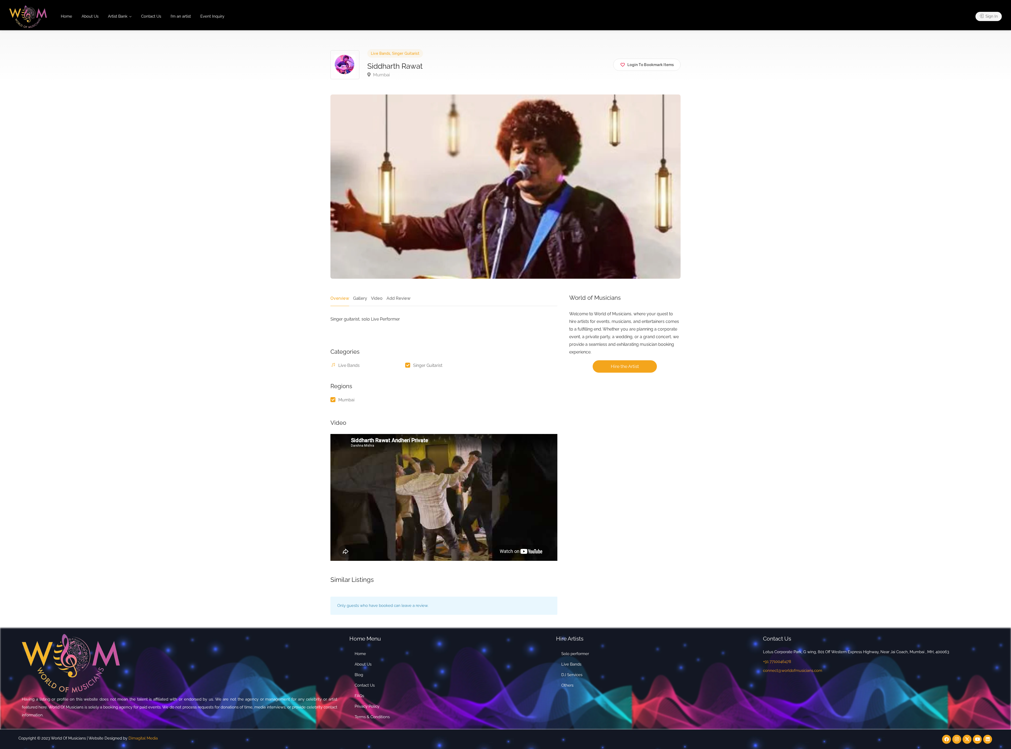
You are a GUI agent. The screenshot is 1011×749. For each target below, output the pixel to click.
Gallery (360, 298)
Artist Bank (117, 16)
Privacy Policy (367, 706)
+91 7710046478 (777, 661)
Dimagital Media (143, 738)
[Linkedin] (987, 739)
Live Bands (380, 53)
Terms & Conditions (372, 717)
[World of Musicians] (28, 16)
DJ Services (571, 674)
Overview (339, 298)
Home (66, 16)
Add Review (398, 298)
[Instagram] (956, 739)
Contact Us (151, 16)
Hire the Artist (625, 366)
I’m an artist (181, 16)
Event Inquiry (212, 16)
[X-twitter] (967, 739)
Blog (359, 674)
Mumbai (381, 74)
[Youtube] (977, 739)
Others (567, 685)
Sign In (991, 16)
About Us (90, 16)
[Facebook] (946, 739)
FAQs (359, 695)
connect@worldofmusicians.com (792, 670)
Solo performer (575, 653)
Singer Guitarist (405, 53)
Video (377, 298)
